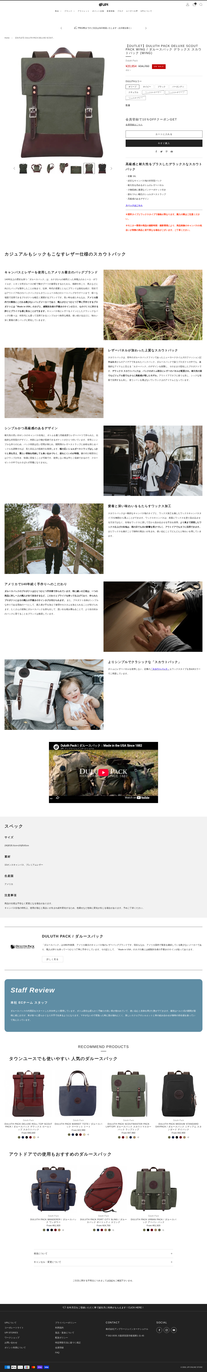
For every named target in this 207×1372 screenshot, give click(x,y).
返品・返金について (64, 1332)
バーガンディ (178, 87)
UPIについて (11, 1322)
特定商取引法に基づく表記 (68, 1342)
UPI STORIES (11, 1332)
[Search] (200, 4)
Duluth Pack (132, 60)
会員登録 (59, 1347)
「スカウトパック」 (160, 669)
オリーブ (132, 87)
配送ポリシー (61, 1337)
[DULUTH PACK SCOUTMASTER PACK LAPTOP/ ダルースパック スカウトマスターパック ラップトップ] (128, 1093)
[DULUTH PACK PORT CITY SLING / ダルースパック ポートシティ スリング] (103, 1189)
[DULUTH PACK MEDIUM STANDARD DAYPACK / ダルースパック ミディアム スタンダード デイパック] (178, 1093)
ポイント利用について (15, 1347)
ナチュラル (133, 92)
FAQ (111, 1280)
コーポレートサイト (14, 1327)
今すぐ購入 (164, 143)
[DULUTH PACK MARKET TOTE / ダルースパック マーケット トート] (78, 1093)
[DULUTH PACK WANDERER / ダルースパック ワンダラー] (53, 1189)
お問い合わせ (11, 1342)
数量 (128, 105)
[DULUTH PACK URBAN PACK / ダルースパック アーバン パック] (153, 1189)
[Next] (146, 28)
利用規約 (59, 1327)
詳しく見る (53, 959)
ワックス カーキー (153, 92)
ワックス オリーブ (176, 92)
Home (7, 38)
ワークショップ (12, 1337)
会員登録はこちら (134, 124)
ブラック (161, 87)
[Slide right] (111, 168)
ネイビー (147, 87)
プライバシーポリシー (65, 1322)
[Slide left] (14, 168)
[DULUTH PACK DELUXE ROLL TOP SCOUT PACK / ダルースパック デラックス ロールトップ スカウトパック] (28, 1093)
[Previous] (61, 28)
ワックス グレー (136, 98)
